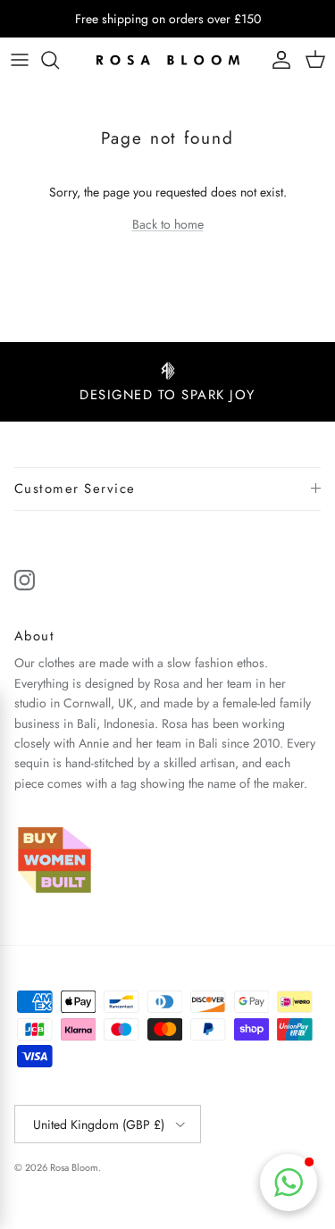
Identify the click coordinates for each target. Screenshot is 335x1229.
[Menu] (19, 59)
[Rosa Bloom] (167, 60)
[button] (288, 1182)
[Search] (59, 59)
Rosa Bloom (74, 1167)
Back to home (168, 224)
